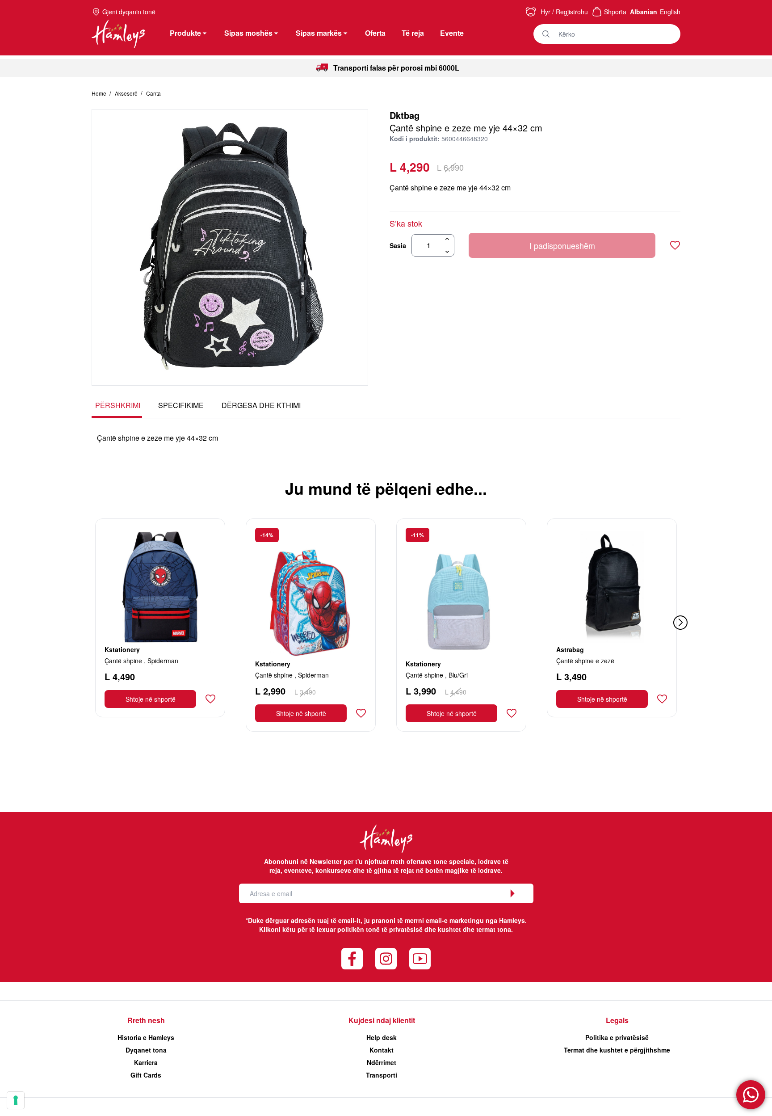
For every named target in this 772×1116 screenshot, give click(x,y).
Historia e (145, 1037)
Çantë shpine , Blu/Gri (437, 674)
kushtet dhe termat (466, 929)
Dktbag (405, 115)
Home (100, 93)
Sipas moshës (248, 33)
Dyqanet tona (146, 1049)
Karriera (146, 1062)
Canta (153, 93)
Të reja (413, 33)
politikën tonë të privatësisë (380, 929)
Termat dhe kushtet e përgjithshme (617, 1049)
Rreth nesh (146, 1020)
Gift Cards (145, 1074)
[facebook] (352, 958)
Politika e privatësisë (617, 1037)
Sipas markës (319, 33)
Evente (452, 33)
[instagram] (386, 958)
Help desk (381, 1037)
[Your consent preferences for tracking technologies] (15, 1100)
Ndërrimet (381, 1062)
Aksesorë (127, 93)
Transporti (381, 1074)
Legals (617, 1020)
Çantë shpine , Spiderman (141, 660)
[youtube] (420, 958)
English (670, 11)
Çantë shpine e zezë (585, 660)
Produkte (185, 33)
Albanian (643, 11)
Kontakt (381, 1049)
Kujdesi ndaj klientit (381, 1020)
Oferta (375, 33)
